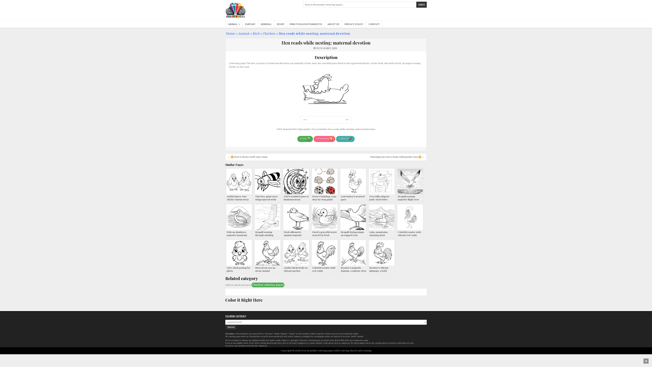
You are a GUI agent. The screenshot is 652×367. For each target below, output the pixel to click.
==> (347, 119)
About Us (333, 24)
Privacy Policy (354, 24)
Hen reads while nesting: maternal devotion (326, 43)
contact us (345, 343)
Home (230, 33)
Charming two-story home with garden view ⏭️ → (397, 157)
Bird (256, 33)
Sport (280, 24)
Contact (374, 24)
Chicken (269, 33)
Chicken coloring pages (268, 284)
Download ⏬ (324, 138)
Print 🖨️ (305, 138)
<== (305, 119)
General (266, 24)
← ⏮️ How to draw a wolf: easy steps (248, 157)
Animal (232, 24)
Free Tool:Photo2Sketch (306, 24)
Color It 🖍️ (345, 138)
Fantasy (250, 24)
